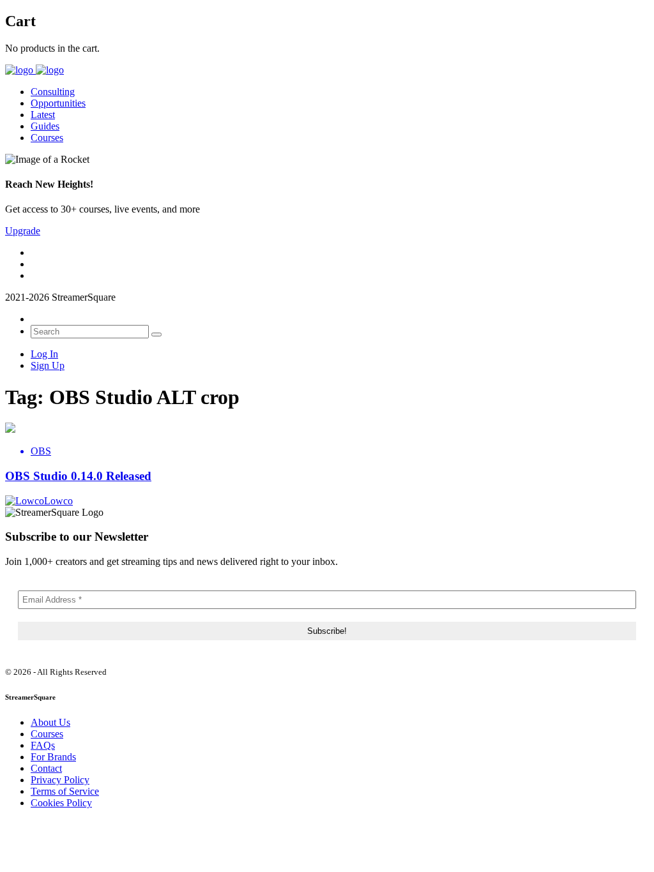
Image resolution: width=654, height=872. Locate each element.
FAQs (43, 745)
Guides (45, 126)
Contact (46, 768)
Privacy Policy (60, 779)
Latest (43, 114)
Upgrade (22, 230)
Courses (47, 137)
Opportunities (58, 103)
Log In (44, 354)
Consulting (53, 91)
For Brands (53, 756)
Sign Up (48, 365)
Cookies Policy (61, 802)
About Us (50, 722)
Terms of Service (65, 791)
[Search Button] (156, 334)
